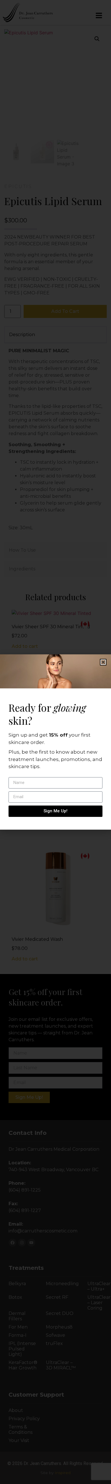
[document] (55, 742)
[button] (103, 662)
